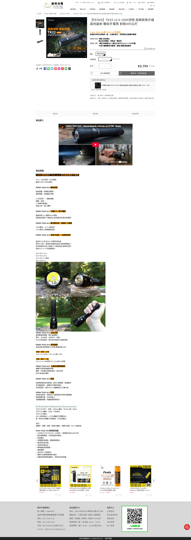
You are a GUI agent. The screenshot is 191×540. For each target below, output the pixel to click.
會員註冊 (110, 518)
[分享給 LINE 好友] (48, 68)
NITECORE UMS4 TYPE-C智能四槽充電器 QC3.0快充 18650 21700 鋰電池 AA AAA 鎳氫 (50, 489)
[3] (37, 407)
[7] (48, 407)
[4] (40, 407)
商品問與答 (135, 113)
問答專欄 (150, 9)
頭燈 (84, 2)
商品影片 (55, 113)
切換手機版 (108, 538)
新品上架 (83, 9)
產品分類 (121, 9)
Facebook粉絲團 (120, 2)
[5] (42, 407)
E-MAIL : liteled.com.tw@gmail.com (51, 529)
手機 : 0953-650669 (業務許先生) (50, 526)
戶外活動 (141, 9)
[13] (67, 407)
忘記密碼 (110, 522)
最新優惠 (102, 9)
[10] (56, 407)
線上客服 (110, 526)
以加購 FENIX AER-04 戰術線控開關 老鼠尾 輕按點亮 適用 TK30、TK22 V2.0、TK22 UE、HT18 (120, 87)
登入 (135, 2)
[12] (64, 407)
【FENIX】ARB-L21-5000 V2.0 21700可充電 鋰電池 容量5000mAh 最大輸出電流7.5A (109, 489)
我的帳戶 (143, 2)
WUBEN (88, 2)
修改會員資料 (112, 515)
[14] (71, 407)
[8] (51, 407)
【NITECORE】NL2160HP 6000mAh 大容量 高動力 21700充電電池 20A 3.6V (140, 489)
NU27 (92, 2)
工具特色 (131, 9)
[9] (54, 407)
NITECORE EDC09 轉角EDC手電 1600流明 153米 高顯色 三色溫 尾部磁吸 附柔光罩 (80, 489)
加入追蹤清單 (105, 73)
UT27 (80, 2)
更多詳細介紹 (150, 48)
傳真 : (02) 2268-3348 (46, 522)
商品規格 (95, 113)
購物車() (152, 2)
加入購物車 (60, 495)
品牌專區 (112, 9)
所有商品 (92, 9)
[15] (74, 407)
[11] (60, 407)
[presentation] (37, 480)
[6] (45, 407)
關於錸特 (73, 9)
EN (154, 5)
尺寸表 (117, 59)
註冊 (130, 2)
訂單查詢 (110, 511)
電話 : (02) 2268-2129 (46, 518)
